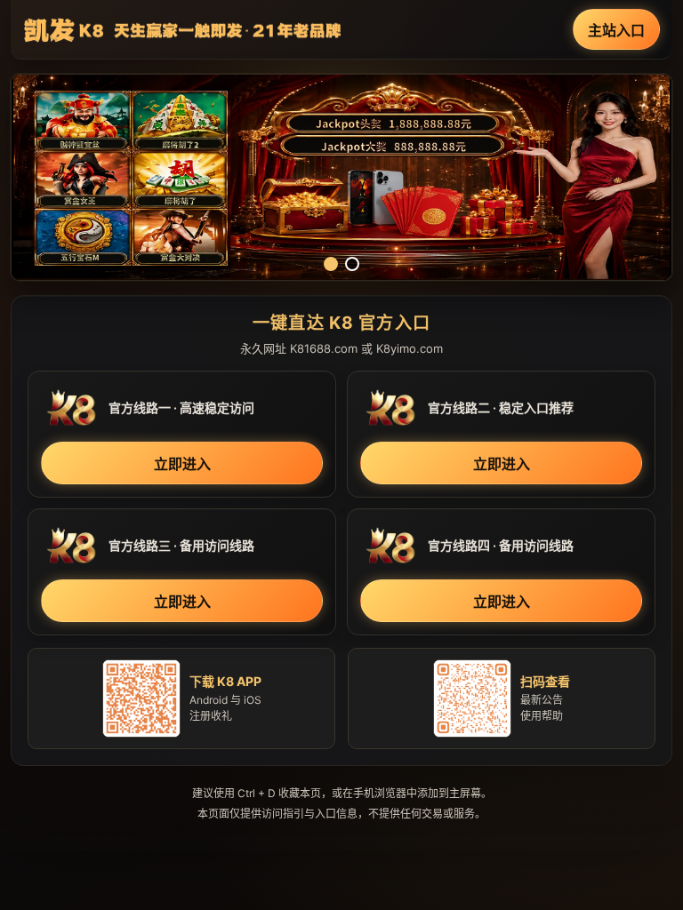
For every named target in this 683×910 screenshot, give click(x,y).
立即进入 (182, 464)
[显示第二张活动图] (352, 264)
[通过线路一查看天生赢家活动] (341, 177)
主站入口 (616, 30)
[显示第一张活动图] (331, 264)
